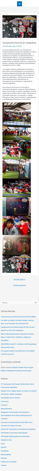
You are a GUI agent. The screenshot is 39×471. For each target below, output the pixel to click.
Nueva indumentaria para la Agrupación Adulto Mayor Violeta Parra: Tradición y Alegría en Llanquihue (17, 337)
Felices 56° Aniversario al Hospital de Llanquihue (18, 429)
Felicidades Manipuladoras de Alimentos (15, 436)
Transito (4, 465)
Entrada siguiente (19, 285)
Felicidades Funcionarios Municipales (14, 433)
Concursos (5, 401)
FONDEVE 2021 (6, 440)
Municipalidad (6, 454)
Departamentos (6, 409)
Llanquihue (5, 451)
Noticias (4, 458)
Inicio (3, 444)
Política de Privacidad (8, 462)
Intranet (3, 447)
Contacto (4, 405)
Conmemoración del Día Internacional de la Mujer (18, 317)
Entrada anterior (19, 280)
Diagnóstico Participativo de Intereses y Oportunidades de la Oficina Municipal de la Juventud (16, 415)
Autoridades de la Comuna (10, 398)
